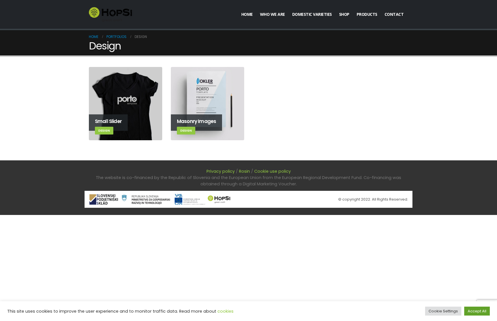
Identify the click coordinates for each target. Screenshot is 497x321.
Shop (344, 14)
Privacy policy (221, 171)
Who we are (272, 14)
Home (247, 14)
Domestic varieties (312, 14)
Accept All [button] (477, 311)
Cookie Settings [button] (443, 311)
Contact (394, 14)
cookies (225, 311)
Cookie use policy (272, 171)
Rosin (244, 171)
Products (367, 14)
